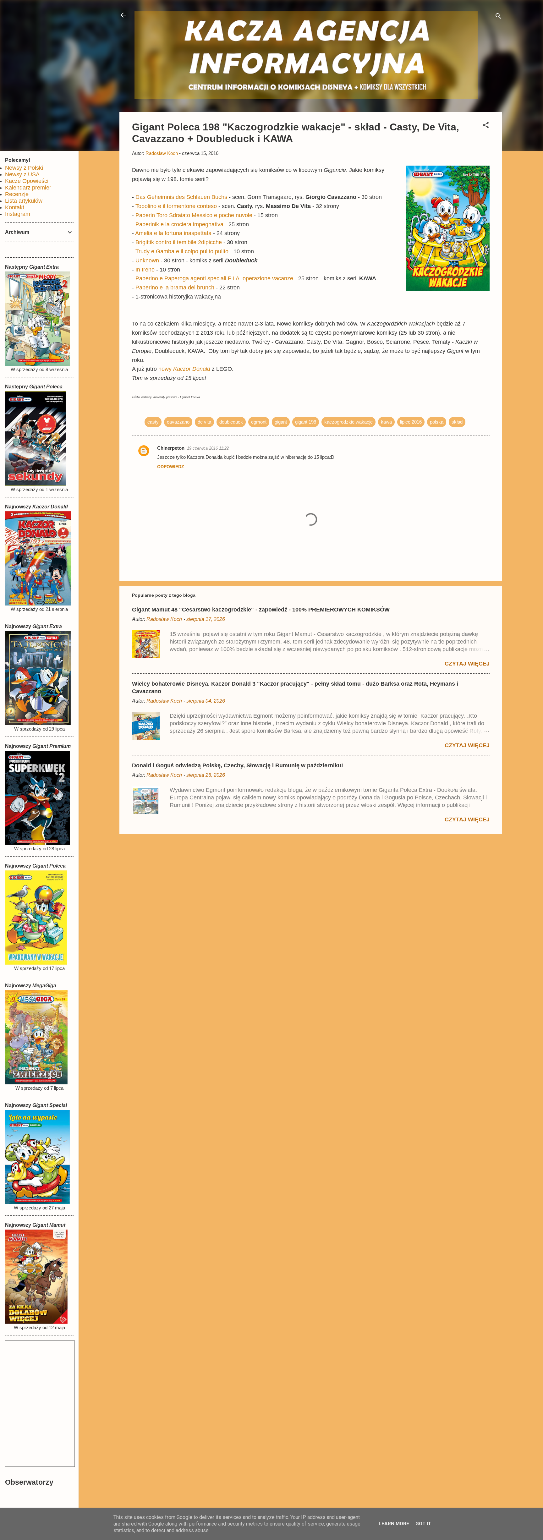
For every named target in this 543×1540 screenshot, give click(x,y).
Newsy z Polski (24, 168)
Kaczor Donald (191, 369)
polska (436, 422)
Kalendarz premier (28, 187)
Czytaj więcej (467, 663)
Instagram (17, 214)
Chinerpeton (170, 448)
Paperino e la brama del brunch (174, 287)
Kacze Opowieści (26, 181)
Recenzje (17, 194)
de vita (204, 422)
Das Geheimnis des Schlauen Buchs (181, 197)
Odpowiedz (170, 466)
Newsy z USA (22, 174)
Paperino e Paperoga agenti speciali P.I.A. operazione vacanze (214, 278)
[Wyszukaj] (498, 17)
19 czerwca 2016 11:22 (208, 448)
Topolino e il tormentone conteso (176, 206)
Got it (423, 1523)
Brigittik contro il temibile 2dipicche (178, 242)
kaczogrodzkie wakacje (348, 422)
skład (457, 422)
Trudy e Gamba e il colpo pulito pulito (181, 251)
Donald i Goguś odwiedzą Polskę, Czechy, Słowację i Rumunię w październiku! (237, 765)
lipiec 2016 (411, 422)
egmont (258, 422)
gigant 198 (305, 422)
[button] (486, 126)
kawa (386, 422)
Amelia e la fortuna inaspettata (173, 233)
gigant (281, 422)
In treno (145, 269)
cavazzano (178, 422)
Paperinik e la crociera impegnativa (179, 224)
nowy (165, 369)
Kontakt (14, 207)
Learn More (394, 1523)
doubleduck (231, 422)
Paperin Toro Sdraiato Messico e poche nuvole (193, 215)
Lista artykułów (23, 201)
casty (153, 422)
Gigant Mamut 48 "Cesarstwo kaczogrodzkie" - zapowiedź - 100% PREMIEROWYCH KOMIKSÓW (261, 609)
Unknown (147, 260)
